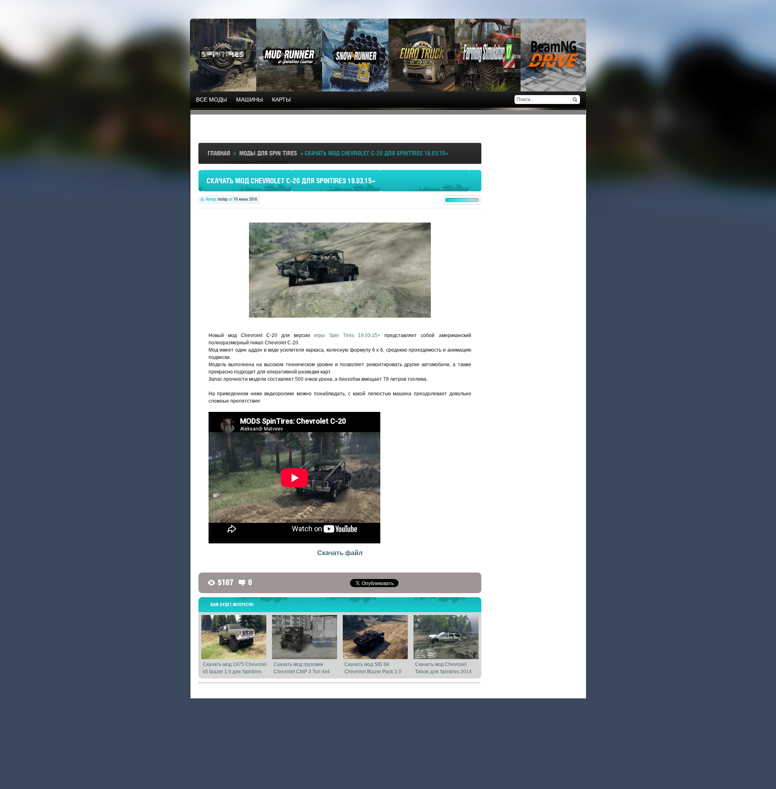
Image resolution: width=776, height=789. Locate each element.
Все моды (211, 99)
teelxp (223, 199)
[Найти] (575, 99)
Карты (281, 99)
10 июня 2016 (245, 199)
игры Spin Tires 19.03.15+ (347, 335)
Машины (249, 99)
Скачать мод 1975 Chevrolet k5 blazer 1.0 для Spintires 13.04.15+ (235, 672)
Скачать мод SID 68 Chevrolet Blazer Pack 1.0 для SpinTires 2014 (372, 672)
